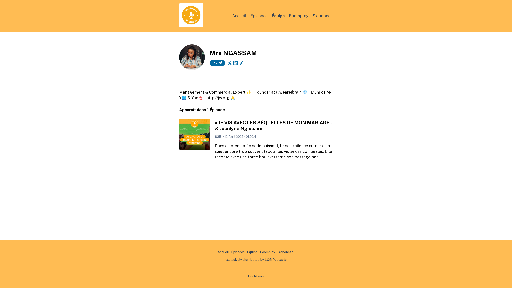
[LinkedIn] (235, 63)
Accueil (239, 15)
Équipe (278, 15)
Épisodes (258, 15)
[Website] (241, 63)
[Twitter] (229, 63)
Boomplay (298, 15)
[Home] (191, 26)
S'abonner (322, 15)
